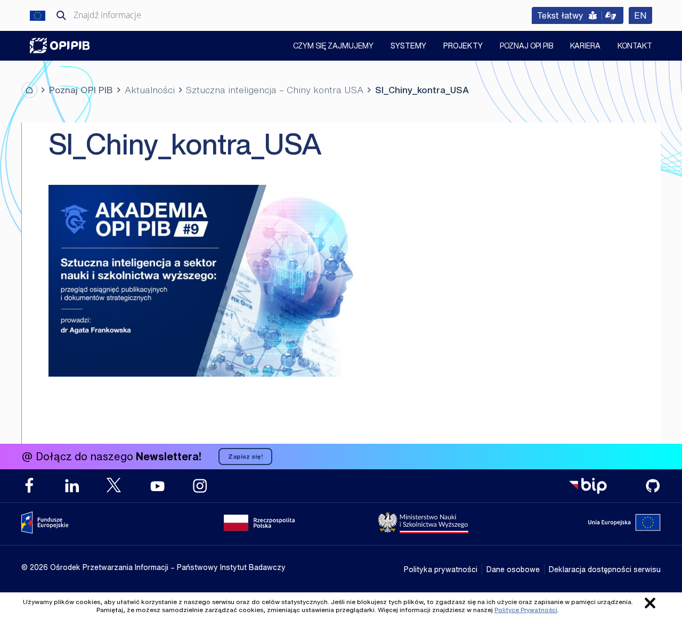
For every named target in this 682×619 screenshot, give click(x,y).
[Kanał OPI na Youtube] (157, 486)
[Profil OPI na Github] (653, 486)
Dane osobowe (513, 569)
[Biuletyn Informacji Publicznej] (588, 486)
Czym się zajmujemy (333, 46)
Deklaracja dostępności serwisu (605, 569)
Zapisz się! (245, 456)
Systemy (408, 45)
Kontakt (635, 46)
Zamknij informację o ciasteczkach (650, 603)
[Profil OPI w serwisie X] (115, 485)
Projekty (463, 45)
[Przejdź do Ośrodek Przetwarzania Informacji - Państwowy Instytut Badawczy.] (29, 90)
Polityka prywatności (440, 569)
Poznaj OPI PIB (526, 46)
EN (643, 15)
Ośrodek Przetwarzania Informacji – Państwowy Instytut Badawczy (60, 45)
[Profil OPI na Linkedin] (72, 486)
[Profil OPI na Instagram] (200, 486)
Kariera (585, 46)
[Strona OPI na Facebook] (29, 486)
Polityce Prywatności (525, 609)
